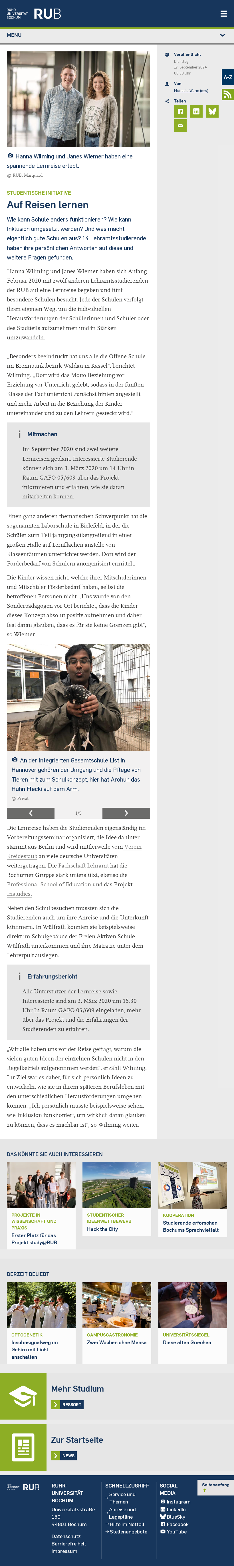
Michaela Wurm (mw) (191, 90)
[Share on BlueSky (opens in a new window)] (213, 111)
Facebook (178, 1524)
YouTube (177, 1531)
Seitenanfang (215, 1487)
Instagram (179, 1501)
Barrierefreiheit (69, 1543)
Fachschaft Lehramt (84, 865)
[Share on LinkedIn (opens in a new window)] (197, 111)
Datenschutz (66, 1536)
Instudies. (19, 894)
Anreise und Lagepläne (122, 1513)
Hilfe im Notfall (127, 1524)
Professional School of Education (49, 884)
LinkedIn (176, 1509)
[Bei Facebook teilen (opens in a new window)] (181, 111)
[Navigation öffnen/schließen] (223, 13)
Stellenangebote (128, 1531)
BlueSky (176, 1516)
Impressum (64, 1551)
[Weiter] (126, 813)
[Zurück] (31, 813)
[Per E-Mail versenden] (181, 125)
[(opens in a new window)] (110, 13)
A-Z (228, 77)
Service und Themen (122, 1498)
